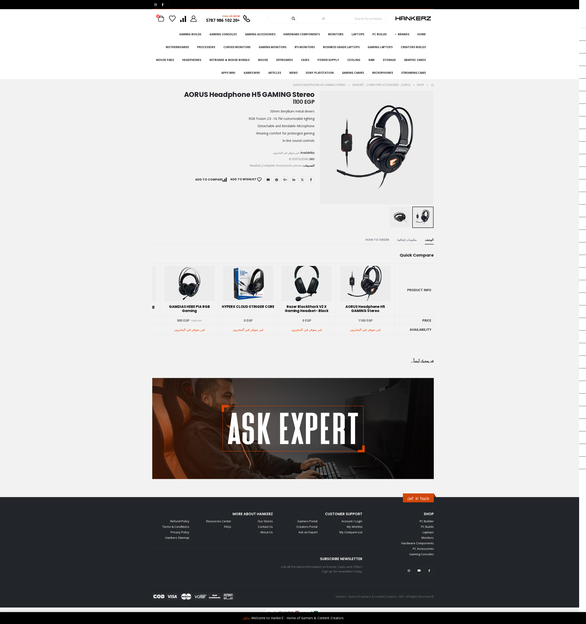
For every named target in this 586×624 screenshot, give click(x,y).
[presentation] (428, 147)
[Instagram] (155, 5)
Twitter (302, 179)
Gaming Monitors (272, 47)
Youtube (419, 570)
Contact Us (265, 527)
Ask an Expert (307, 532)
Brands (403, 34)
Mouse (263, 60)
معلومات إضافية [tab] (407, 240)
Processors (206, 47)
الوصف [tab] (429, 240)
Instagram (409, 570)
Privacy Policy (180, 532)
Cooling (353, 60)
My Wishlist (354, 527)
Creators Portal (306, 527)
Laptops (358, 34)
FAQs (227, 527)
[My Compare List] (183, 19)
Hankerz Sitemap (177, 538)
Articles (274, 73)
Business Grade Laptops (341, 47)
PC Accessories (423, 549)
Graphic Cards (415, 60)
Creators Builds (413, 47)
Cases (305, 60)
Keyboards (284, 60)
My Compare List (350, 532)
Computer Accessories (277, 165)
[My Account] (193, 19)
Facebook (311, 179)
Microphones (382, 73)
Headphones (191, 60)
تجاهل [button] (246, 618)
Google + (285, 179)
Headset (255, 165)
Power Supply (328, 60)
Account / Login (352, 521)
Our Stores (265, 521)
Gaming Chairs (353, 73)
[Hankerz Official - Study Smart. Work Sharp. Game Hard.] (413, 19)
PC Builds (379, 34)
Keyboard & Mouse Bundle (229, 60)
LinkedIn (294, 179)
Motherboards (177, 47)
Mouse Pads (165, 60)
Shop (429, 514)
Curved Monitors (236, 47)
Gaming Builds (190, 34)
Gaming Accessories (260, 34)
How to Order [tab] (377, 240)
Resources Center (218, 521)
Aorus (298, 165)
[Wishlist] (172, 19)
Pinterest (276, 179)
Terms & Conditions (175, 527)
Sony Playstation (320, 73)
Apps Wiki (228, 73)
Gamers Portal (307, 521)
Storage (389, 60)
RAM (372, 60)
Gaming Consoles (222, 34)
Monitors (335, 34)
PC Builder (427, 521)
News (293, 73)
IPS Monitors (305, 47)
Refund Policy (179, 521)
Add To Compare (209, 179)
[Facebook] (162, 5)
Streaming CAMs (413, 73)
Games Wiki (252, 73)
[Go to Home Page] (432, 85)
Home (421, 34)
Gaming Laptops (380, 47)
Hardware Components (301, 34)
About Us (266, 532)
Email (268, 179)
